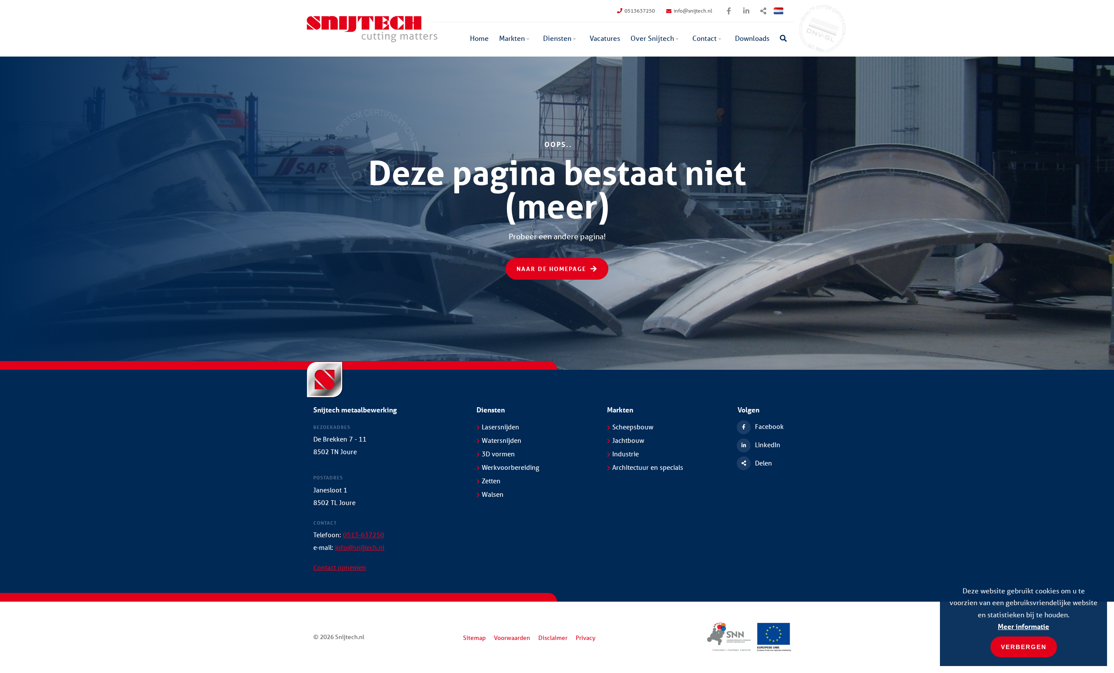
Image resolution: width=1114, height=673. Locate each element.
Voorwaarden (512, 638)
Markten (512, 38)
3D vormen (498, 453)
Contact (704, 38)
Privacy (585, 638)
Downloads (752, 38)
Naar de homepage (551, 269)
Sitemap (474, 638)
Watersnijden (501, 440)
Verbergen (1024, 646)
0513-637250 (363, 534)
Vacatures (605, 38)
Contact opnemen (339, 567)
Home (479, 38)
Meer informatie (1023, 626)
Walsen (492, 494)
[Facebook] (729, 11)
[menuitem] (479, 39)
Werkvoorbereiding (510, 467)
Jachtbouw (628, 440)
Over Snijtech (652, 38)
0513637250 (639, 10)
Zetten (491, 480)
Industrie (625, 453)
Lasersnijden (500, 426)
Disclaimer (552, 638)
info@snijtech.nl (693, 10)
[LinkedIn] (746, 11)
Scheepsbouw (633, 426)
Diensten (557, 38)
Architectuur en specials (647, 467)
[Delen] (763, 11)
